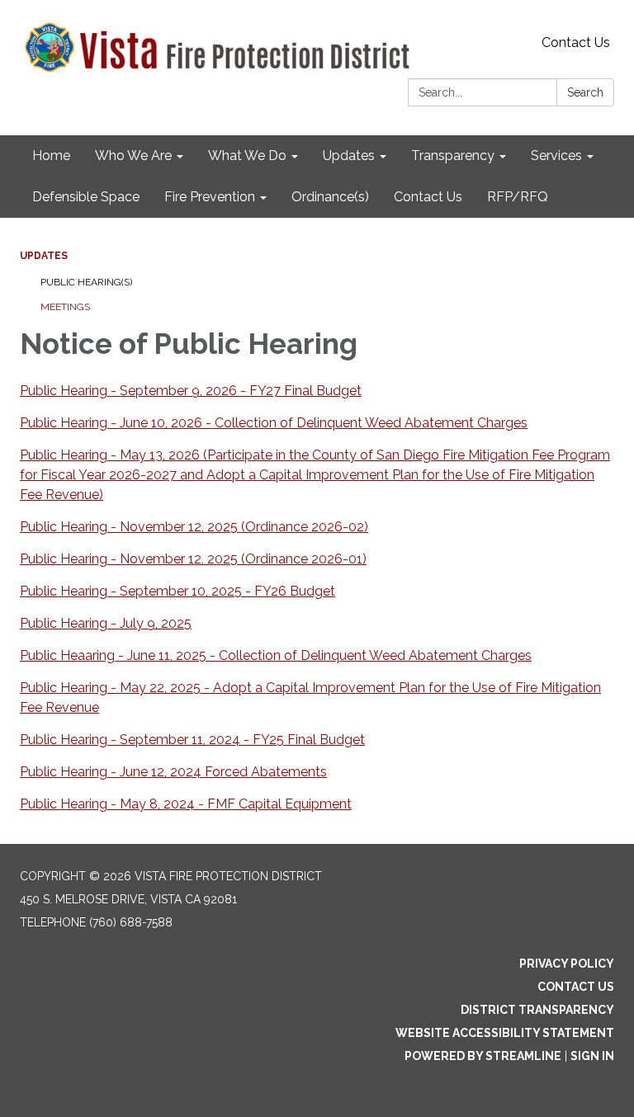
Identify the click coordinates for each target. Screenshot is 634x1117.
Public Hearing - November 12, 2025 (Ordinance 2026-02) (194, 527)
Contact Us (576, 42)
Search (585, 92)
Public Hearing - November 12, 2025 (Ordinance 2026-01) (193, 559)
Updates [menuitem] (349, 155)
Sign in (592, 1056)
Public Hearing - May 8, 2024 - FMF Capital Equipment (186, 804)
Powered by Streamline (483, 1056)
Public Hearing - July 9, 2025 (106, 623)
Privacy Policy (566, 963)
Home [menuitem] (51, 155)
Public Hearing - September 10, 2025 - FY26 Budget (177, 591)
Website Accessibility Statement (504, 1032)
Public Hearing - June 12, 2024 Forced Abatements (173, 772)
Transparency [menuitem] (452, 155)
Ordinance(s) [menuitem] (330, 197)
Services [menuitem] (556, 155)
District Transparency (537, 1009)
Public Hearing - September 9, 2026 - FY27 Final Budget (191, 390)
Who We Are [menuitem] (133, 155)
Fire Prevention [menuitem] (209, 197)
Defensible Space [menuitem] (86, 197)
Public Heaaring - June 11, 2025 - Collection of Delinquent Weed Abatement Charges (276, 655)
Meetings (65, 307)
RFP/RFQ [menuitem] (517, 197)
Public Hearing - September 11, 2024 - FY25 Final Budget (192, 739)
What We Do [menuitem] (247, 155)
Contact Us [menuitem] (428, 197)
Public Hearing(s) (86, 282)
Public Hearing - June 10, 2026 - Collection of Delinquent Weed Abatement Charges (274, 423)
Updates (44, 256)
